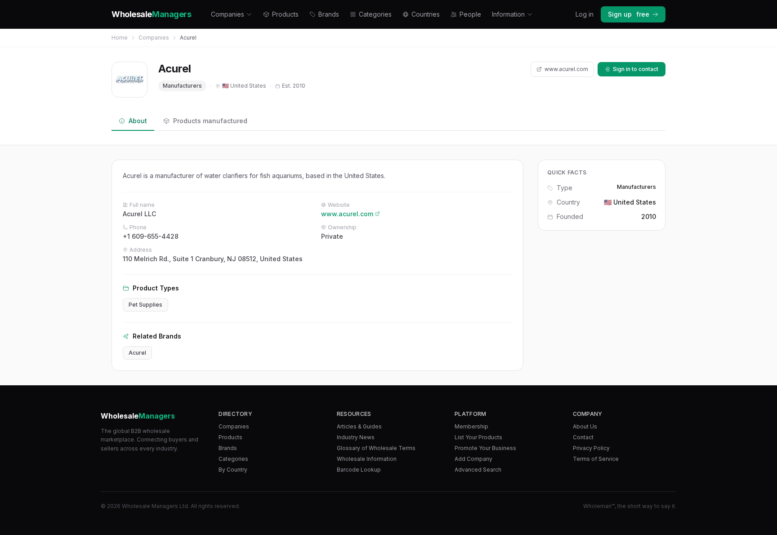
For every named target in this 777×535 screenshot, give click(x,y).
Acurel (137, 352)
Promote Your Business (485, 448)
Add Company (473, 458)
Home (120, 37)
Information (508, 14)
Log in (585, 14)
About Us (585, 426)
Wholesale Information (367, 458)
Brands (328, 14)
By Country (233, 469)
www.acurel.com (566, 69)
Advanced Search (478, 469)
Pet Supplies (145, 304)
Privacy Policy (591, 448)
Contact (583, 437)
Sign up (628, 14)
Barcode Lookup (359, 469)
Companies (227, 14)
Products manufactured (210, 121)
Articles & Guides (359, 426)
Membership (471, 426)
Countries (425, 14)
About (138, 121)
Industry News (356, 437)
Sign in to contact (635, 69)
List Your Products (478, 437)
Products (285, 14)
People (470, 14)
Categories (375, 14)
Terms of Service (596, 458)
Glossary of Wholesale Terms (376, 448)
